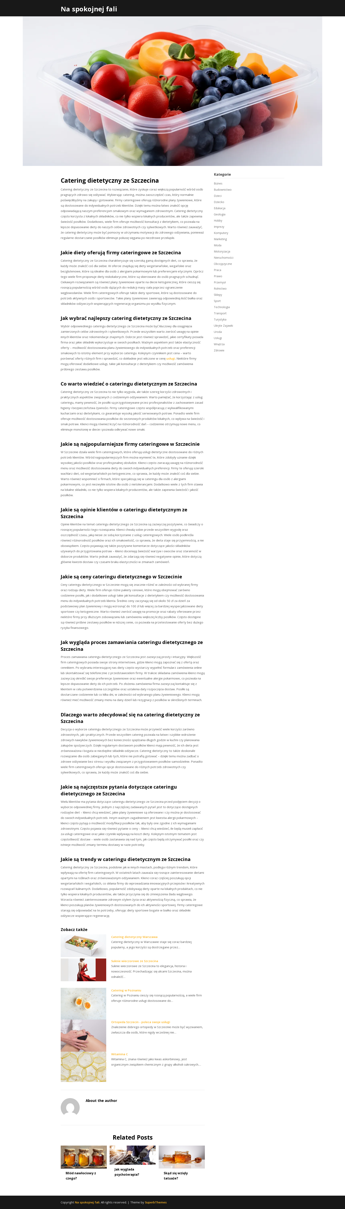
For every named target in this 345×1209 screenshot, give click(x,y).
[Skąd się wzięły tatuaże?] (182, 1156)
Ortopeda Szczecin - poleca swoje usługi (140, 1022)
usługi (170, 358)
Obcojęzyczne (223, 264)
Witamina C (119, 1054)
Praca (217, 270)
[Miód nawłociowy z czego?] (84, 1156)
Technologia (222, 307)
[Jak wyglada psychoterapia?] (133, 1154)
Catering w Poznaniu (126, 990)
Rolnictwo (220, 288)
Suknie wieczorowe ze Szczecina (134, 961)
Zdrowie (219, 350)
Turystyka (220, 319)
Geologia (219, 214)
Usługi (218, 338)
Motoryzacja (222, 251)
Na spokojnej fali (89, 8)
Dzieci (218, 196)
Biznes (218, 183)
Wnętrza (219, 344)
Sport (217, 301)
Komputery (221, 233)
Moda (217, 245)
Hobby (218, 220)
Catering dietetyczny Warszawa (134, 937)
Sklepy (218, 295)
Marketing (220, 239)
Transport (220, 313)
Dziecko (219, 202)
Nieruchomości (223, 257)
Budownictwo (223, 189)
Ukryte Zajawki (223, 325)
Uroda (218, 332)
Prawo (218, 276)
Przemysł (220, 282)
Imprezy (219, 227)
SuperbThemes (156, 1202)
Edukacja (219, 208)
